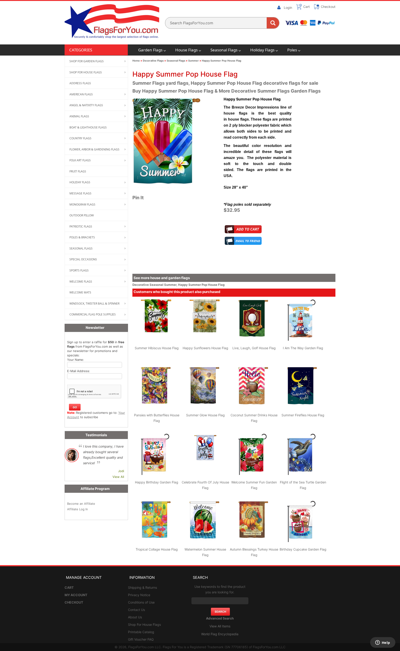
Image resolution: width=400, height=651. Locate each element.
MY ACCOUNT (76, 595)
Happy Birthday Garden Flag (156, 482)
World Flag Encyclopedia (219, 634)
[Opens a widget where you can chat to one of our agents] (382, 643)
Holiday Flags (262, 50)
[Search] (273, 22)
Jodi (121, 471)
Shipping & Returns (142, 587)
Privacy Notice (139, 595)
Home (136, 60)
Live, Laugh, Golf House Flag (254, 348)
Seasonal (157, 285)
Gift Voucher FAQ (141, 639)
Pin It (138, 197)
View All (118, 477)
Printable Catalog (141, 632)
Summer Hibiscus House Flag (157, 348)
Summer (193, 60)
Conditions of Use (141, 602)
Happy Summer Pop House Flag (221, 60)
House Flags (186, 50)
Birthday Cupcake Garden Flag (303, 549)
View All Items (219, 626)
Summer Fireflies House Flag (302, 415)
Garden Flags (150, 50)
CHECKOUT (74, 602)
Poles (292, 50)
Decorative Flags (153, 60)
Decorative (141, 285)
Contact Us (136, 610)
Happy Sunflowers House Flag (205, 348)
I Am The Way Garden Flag (303, 348)
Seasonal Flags (224, 50)
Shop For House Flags (144, 624)
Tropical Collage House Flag (157, 549)
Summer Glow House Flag (205, 415)
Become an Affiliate (81, 503)
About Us (135, 617)
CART (69, 587)
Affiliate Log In (77, 509)
